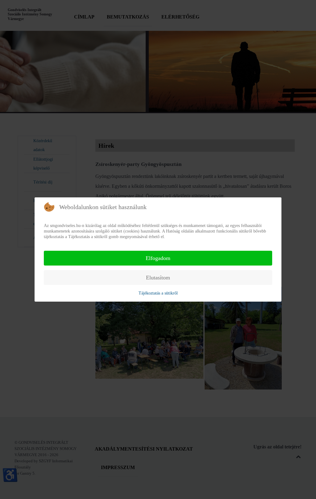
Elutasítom (158, 277)
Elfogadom (158, 258)
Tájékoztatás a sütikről (158, 293)
